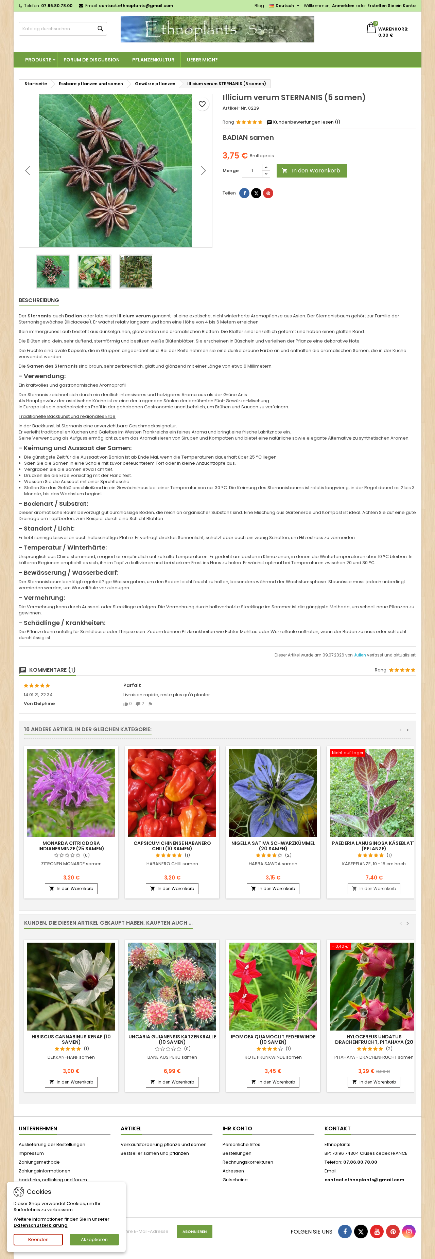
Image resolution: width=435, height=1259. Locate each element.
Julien (360, 655)
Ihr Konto (237, 1128)
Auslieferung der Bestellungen (52, 1144)
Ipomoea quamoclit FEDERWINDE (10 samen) (273, 1039)
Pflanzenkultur (153, 59)
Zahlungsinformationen (44, 1171)
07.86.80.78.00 (56, 5)
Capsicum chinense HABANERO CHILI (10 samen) (172, 846)
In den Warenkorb (311, 170)
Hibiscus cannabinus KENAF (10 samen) (71, 1039)
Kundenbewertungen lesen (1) (306, 122)
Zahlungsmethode (39, 1162)
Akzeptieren (94, 1239)
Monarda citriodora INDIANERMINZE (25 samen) (71, 846)
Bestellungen (237, 1153)
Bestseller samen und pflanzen (155, 1153)
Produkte (38, 59)
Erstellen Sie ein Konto (391, 5)
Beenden (38, 1239)
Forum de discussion (92, 59)
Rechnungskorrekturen (248, 1162)
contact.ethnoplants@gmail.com (136, 5)
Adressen (233, 1171)
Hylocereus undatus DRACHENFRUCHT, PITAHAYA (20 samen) (374, 1042)
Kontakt (338, 1128)
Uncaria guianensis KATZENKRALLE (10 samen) (172, 1039)
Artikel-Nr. (235, 108)
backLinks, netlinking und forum (53, 1180)
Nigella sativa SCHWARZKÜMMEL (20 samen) (273, 846)
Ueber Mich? (202, 59)
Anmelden (343, 5)
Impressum (31, 1153)
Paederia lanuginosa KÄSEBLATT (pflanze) (374, 846)
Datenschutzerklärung (41, 1225)
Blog (259, 5)
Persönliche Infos (241, 1144)
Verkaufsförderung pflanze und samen (164, 1144)
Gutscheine (235, 1180)
